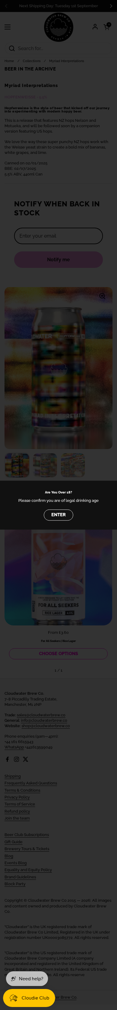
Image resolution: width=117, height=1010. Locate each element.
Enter (58, 514)
